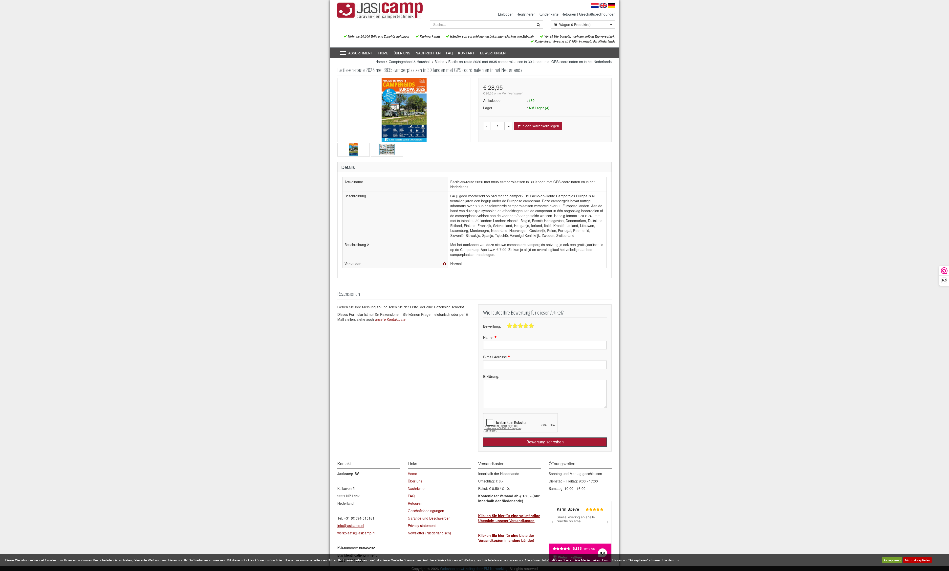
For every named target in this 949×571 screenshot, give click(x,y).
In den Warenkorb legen (539, 125)
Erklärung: (491, 376)
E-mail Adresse (495, 356)
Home (383, 53)
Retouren (568, 14)
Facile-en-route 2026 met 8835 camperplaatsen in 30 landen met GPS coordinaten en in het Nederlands (530, 61)
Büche (439, 61)
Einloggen (506, 14)
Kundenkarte (549, 14)
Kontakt (466, 53)
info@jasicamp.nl (350, 525)
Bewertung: (492, 326)
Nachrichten (428, 53)
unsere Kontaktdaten (391, 319)
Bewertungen (493, 53)
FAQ (449, 53)
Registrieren (526, 14)
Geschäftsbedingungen (597, 14)
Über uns (402, 53)
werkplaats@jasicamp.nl (356, 532)
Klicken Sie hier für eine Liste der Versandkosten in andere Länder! (506, 538)
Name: (489, 337)
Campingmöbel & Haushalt (410, 61)
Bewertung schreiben (545, 442)
